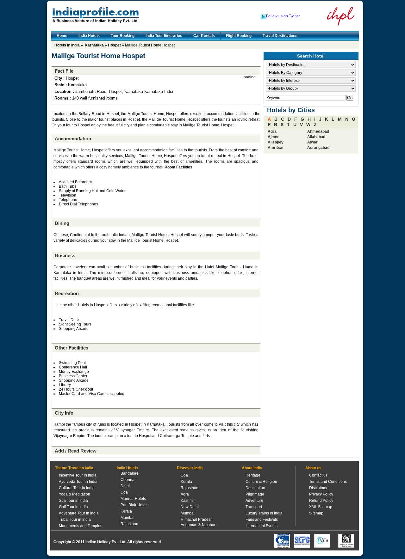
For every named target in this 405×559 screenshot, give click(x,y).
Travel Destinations (280, 35)
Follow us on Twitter (283, 16)
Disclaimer (318, 488)
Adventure (254, 500)
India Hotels (89, 35)
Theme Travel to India (74, 468)
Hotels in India (67, 45)
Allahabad (316, 137)
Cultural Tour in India (77, 488)
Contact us (318, 475)
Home (62, 35)
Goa (124, 492)
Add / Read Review (76, 450)
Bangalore (130, 473)
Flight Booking (239, 35)
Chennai (128, 479)
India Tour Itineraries (164, 35)
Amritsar (276, 147)
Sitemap (316, 513)
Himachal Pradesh (197, 519)
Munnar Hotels (133, 498)
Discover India (190, 468)
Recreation (67, 293)
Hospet (114, 45)
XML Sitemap (320, 507)
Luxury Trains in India (264, 513)
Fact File (64, 71)
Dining (62, 223)
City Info (64, 413)
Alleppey (276, 142)
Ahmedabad (318, 131)
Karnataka (94, 45)
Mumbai (127, 517)
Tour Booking (122, 35)
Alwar (312, 142)
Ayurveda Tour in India (78, 481)
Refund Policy (321, 500)
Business (65, 255)
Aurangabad (318, 147)
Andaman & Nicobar (198, 525)
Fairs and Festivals (262, 519)
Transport (254, 507)
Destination (255, 488)
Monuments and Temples (80, 526)
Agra (272, 131)
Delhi (125, 486)
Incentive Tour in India (78, 475)
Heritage (253, 475)
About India (252, 468)
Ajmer (273, 137)
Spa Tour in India (73, 500)
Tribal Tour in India (75, 519)
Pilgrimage (255, 494)
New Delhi (190, 507)
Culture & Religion (261, 481)
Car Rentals (204, 35)
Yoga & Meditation (74, 494)
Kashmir (188, 500)
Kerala (126, 511)
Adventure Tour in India (79, 513)
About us (313, 468)
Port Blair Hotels (134, 505)
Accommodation (73, 138)
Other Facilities (71, 347)
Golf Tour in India (73, 507)
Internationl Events (261, 526)
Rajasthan (129, 524)
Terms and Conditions (328, 481)
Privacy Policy (321, 494)
